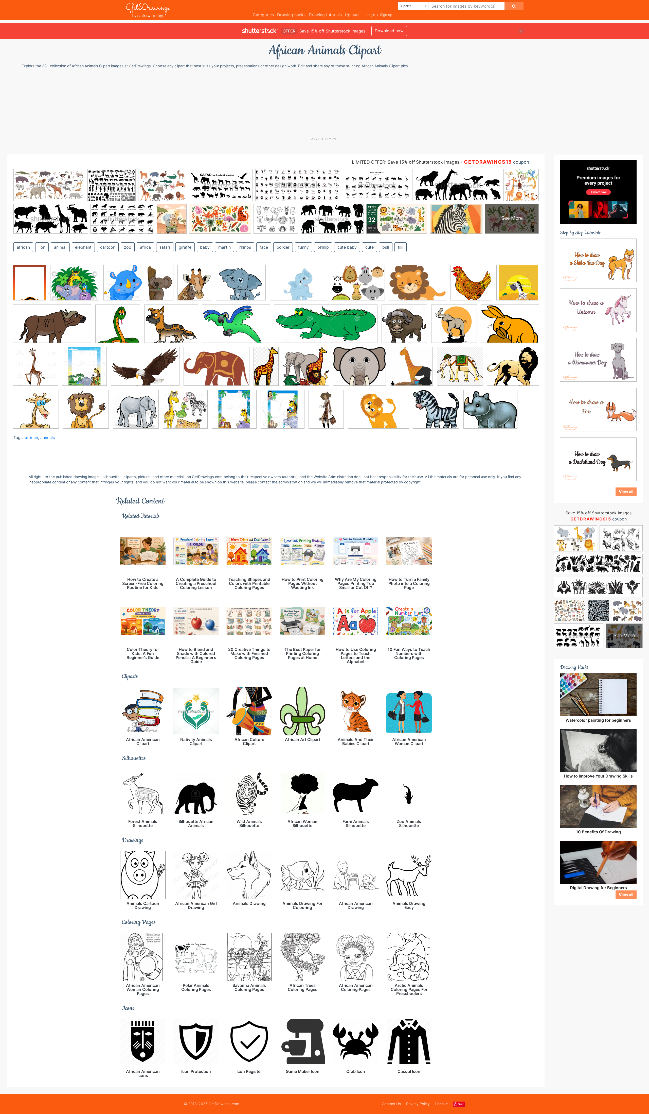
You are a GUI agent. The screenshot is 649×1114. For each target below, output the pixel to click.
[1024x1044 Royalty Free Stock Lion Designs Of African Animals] (234, 412)
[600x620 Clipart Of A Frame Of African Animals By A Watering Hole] (84, 370)
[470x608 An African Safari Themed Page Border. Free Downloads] (29, 286)
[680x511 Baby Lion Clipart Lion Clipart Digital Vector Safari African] (378, 413)
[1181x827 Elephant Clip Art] (216, 370)
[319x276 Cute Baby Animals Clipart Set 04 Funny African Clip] (240, 286)
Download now (389, 30)
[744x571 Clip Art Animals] (510, 327)
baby (205, 247)
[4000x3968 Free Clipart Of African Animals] (306, 370)
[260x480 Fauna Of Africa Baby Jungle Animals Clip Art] (266, 370)
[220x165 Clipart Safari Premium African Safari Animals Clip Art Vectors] (417, 286)
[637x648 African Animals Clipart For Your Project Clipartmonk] (118, 327)
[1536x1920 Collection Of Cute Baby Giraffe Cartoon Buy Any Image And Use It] (195, 286)
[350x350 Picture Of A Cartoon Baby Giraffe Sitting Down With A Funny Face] (36, 412)
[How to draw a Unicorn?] (598, 309)
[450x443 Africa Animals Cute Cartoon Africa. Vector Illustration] (518, 285)
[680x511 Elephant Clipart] (298, 286)
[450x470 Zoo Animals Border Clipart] (282, 412)
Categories (263, 14)
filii (400, 247)
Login (370, 15)
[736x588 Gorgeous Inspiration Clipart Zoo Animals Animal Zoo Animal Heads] (358, 286)
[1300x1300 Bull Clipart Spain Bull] (404, 327)
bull (385, 247)
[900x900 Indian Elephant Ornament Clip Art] (460, 370)
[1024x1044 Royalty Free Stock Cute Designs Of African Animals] (185, 412)
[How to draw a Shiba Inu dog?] (598, 260)
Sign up (386, 15)
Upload (352, 14)
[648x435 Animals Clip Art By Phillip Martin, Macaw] (236, 327)
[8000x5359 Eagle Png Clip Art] (145, 370)
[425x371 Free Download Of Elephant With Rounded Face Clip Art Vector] (359, 370)
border (283, 247)
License (441, 1104)
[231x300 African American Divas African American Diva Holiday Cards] (326, 412)
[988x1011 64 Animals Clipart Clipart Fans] (471, 286)
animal (60, 247)
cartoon (107, 247)
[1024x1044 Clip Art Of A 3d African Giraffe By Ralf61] (35, 370)
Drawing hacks (291, 14)
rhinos (245, 247)
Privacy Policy (418, 1104)
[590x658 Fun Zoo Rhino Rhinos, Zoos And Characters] (123, 286)
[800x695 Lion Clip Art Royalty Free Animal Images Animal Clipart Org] (513, 369)
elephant (83, 247)
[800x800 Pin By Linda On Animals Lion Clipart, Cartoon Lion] (86, 412)
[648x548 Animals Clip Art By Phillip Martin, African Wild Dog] (171, 327)
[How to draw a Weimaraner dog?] (598, 359)
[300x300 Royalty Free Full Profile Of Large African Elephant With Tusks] (135, 412)
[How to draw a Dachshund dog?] (598, 459)
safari (164, 247)
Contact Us (391, 1104)
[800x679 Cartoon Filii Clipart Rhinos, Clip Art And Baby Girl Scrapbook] (490, 412)
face (264, 247)
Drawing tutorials (325, 14)
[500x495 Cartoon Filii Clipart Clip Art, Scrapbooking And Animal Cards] (436, 412)
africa (145, 247)
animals (47, 437)
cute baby (347, 247)
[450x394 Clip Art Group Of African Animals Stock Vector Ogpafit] (74, 286)
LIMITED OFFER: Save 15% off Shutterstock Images (405, 162)
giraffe (185, 247)
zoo (127, 247)
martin (224, 247)
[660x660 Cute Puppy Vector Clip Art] (454, 327)
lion (42, 247)
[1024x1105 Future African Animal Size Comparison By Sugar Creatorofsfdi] (411, 370)
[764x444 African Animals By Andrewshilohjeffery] (52, 327)
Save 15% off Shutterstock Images (599, 512)
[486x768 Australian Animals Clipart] (159, 286)
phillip (323, 247)
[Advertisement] (327, 102)
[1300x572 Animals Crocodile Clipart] (325, 327)
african (23, 247)
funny (303, 247)
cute (369, 247)
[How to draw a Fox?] (598, 409)
